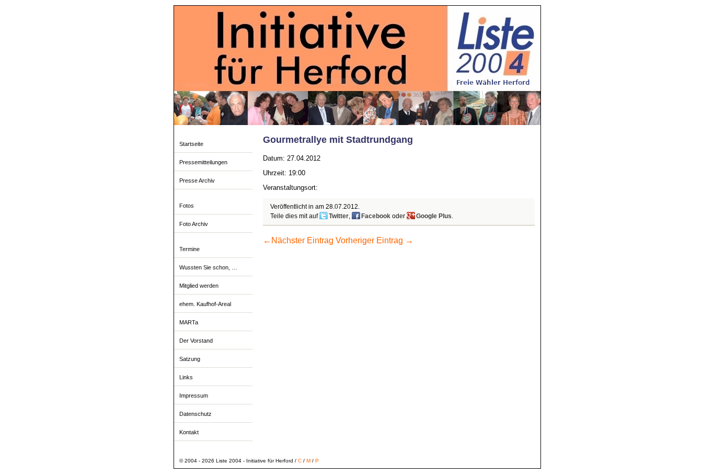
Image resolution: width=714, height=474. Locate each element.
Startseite (191, 144)
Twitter (339, 216)
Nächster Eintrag (298, 240)
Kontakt (189, 432)
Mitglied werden (198, 286)
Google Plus (434, 216)
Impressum (193, 395)
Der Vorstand (196, 340)
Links (186, 377)
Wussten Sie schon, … (208, 267)
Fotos (186, 205)
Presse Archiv (197, 180)
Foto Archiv (193, 224)
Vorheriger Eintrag (374, 240)
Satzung (189, 359)
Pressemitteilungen (203, 162)
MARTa (188, 322)
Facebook (375, 216)
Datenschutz (195, 414)
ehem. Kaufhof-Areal (205, 304)
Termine (189, 249)
